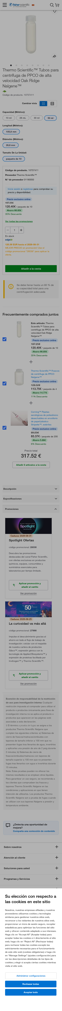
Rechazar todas (30, 984)
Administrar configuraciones (31, 975)
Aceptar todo (31, 992)
